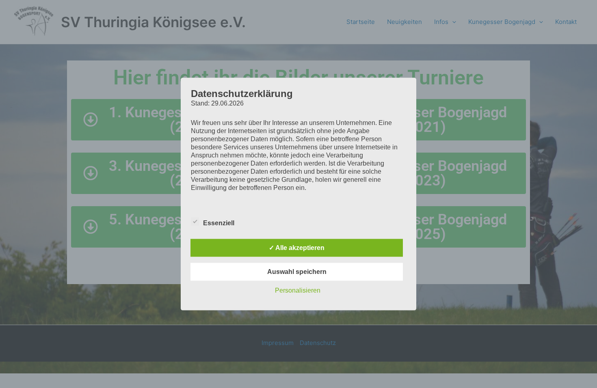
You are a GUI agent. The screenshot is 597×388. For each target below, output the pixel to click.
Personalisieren (297, 290)
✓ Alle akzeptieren (296, 247)
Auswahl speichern (297, 271)
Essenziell (218, 222)
